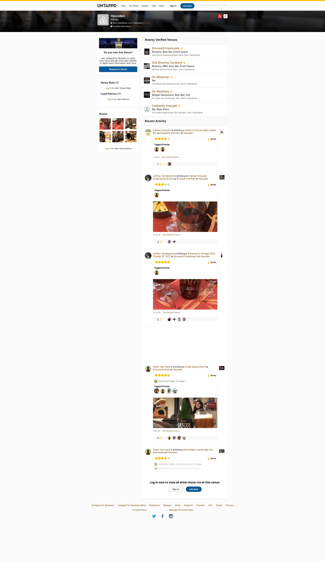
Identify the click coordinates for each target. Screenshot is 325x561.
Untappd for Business (102, 505)
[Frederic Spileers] (179, 319)
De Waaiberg (161, 91)
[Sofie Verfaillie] (169, 319)
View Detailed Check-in (170, 157)
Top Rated (134, 5)
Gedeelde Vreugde (165, 105)
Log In (108, 88)
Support (188, 505)
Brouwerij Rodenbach (185, 256)
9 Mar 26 (156, 431)
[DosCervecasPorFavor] (169, 438)
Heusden (188, 133)
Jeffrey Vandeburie (163, 176)
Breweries (154, 505)
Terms (219, 505)
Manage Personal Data (181, 509)
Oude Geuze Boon (195, 366)
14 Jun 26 (156, 235)
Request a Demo (118, 69)
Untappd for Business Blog (132, 505)
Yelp (220, 16)
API (210, 505)
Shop (161, 5)
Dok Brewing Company (167, 62)
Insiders (145, 5)
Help (154, 5)
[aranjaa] (174, 438)
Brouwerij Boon (161, 369)
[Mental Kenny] (174, 241)
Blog (123, 5)
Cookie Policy (139, 509)
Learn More (137, 26)
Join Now (187, 6)
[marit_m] (184, 438)
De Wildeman (161, 77)
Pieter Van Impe (161, 366)
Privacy (230, 505)
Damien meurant (162, 130)
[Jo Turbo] (169, 164)
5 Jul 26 (156, 157)
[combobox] (212, 5)
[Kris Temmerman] (169, 241)
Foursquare (225, 16)
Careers (200, 505)
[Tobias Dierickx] (179, 438)
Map (146, 23)
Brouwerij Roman (186, 178)
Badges (167, 505)
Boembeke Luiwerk (194, 449)
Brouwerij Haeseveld (166, 48)
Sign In (173, 6)
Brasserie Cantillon (170, 133)
